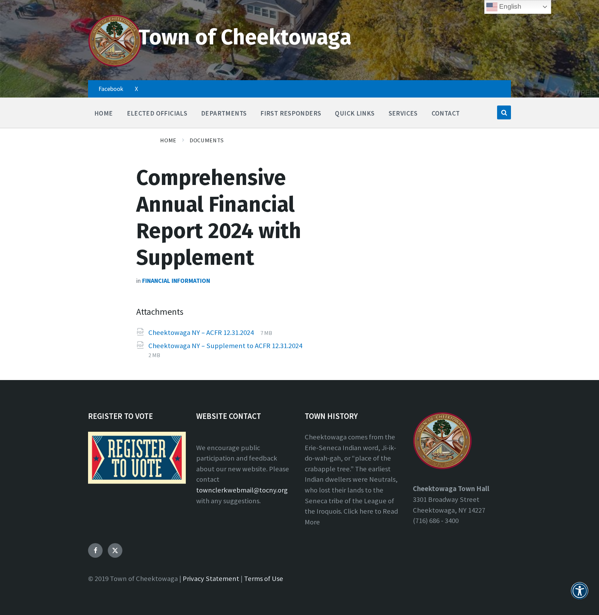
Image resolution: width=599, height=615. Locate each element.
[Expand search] (504, 112)
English (509, 6)
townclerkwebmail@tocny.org (242, 490)
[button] (579, 595)
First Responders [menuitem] (290, 113)
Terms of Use (263, 578)
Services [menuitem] (403, 113)
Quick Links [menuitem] (354, 113)
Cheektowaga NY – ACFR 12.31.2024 (201, 332)
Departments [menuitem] (223, 113)
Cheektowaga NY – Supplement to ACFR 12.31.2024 (225, 345)
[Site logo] (115, 65)
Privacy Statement (211, 578)
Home (168, 140)
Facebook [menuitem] (110, 89)
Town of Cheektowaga (244, 37)
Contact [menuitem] (446, 113)
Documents (207, 140)
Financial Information (176, 281)
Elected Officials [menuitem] (157, 113)
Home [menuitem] (103, 113)
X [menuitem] (136, 89)
